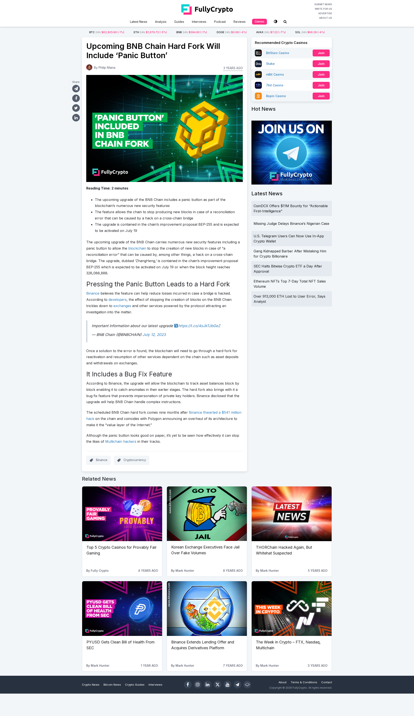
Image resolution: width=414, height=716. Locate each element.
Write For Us (323, 8)
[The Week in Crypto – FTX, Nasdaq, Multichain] (292, 608)
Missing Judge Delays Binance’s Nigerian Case (291, 223)
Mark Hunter (185, 570)
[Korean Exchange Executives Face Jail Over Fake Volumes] (207, 513)
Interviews (199, 21)
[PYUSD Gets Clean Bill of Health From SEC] (122, 608)
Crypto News (90, 684)
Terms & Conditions (304, 682)
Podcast (220, 21)
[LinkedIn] (208, 684)
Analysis (160, 21)
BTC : (106, 32)
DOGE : (232, 32)
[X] (217, 684)
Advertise (325, 13)
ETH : (150, 32)
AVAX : (271, 32)
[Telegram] (237, 684)
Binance (101, 460)
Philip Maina (107, 67)
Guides (179, 21)
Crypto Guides (134, 684)
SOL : (310, 32)
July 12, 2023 (154, 334)
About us (325, 17)
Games (259, 21)
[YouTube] (227, 684)
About (283, 682)
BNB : (191, 32)
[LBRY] (247, 684)
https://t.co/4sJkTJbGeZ (199, 326)
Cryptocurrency (135, 460)
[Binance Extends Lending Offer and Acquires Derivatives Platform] (207, 608)
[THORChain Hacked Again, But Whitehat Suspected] (292, 513)
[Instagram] (198, 684)
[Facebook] (188, 684)
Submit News (323, 4)
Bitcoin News (112, 684)
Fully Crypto (100, 570)
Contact (326, 682)
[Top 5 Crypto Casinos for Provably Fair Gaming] (122, 513)
